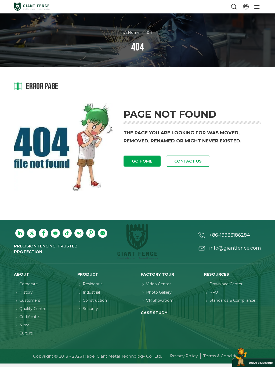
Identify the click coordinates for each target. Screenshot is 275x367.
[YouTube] (55, 233)
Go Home (142, 161)
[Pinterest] (90, 233)
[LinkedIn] (19, 233)
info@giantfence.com (235, 248)
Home (134, 32)
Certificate (29, 316)
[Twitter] (31, 233)
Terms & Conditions (222, 355)
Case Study (154, 312)
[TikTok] (67, 233)
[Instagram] (102, 233)
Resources (216, 274)
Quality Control (33, 308)
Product (87, 274)
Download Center (226, 284)
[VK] (79, 233)
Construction (95, 300)
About (21, 274)
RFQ (213, 292)
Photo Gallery (159, 292)
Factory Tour (157, 274)
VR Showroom (159, 300)
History (26, 292)
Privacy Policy (184, 355)
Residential (93, 284)
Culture (26, 333)
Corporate (28, 284)
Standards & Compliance (232, 300)
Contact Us (188, 161)
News (24, 324)
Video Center (158, 284)
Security (90, 308)
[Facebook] (43, 233)
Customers (29, 300)
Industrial (91, 292)
